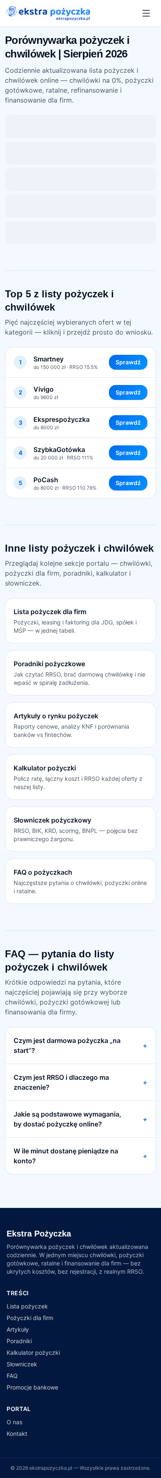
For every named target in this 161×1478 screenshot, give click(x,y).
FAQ (12, 1375)
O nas (14, 1421)
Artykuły (18, 1329)
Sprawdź (128, 362)
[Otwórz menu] (146, 13)
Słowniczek (22, 1364)
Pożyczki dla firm (30, 1317)
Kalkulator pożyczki (33, 1352)
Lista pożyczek (27, 1306)
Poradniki (19, 1340)
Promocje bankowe (32, 1387)
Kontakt (17, 1433)
